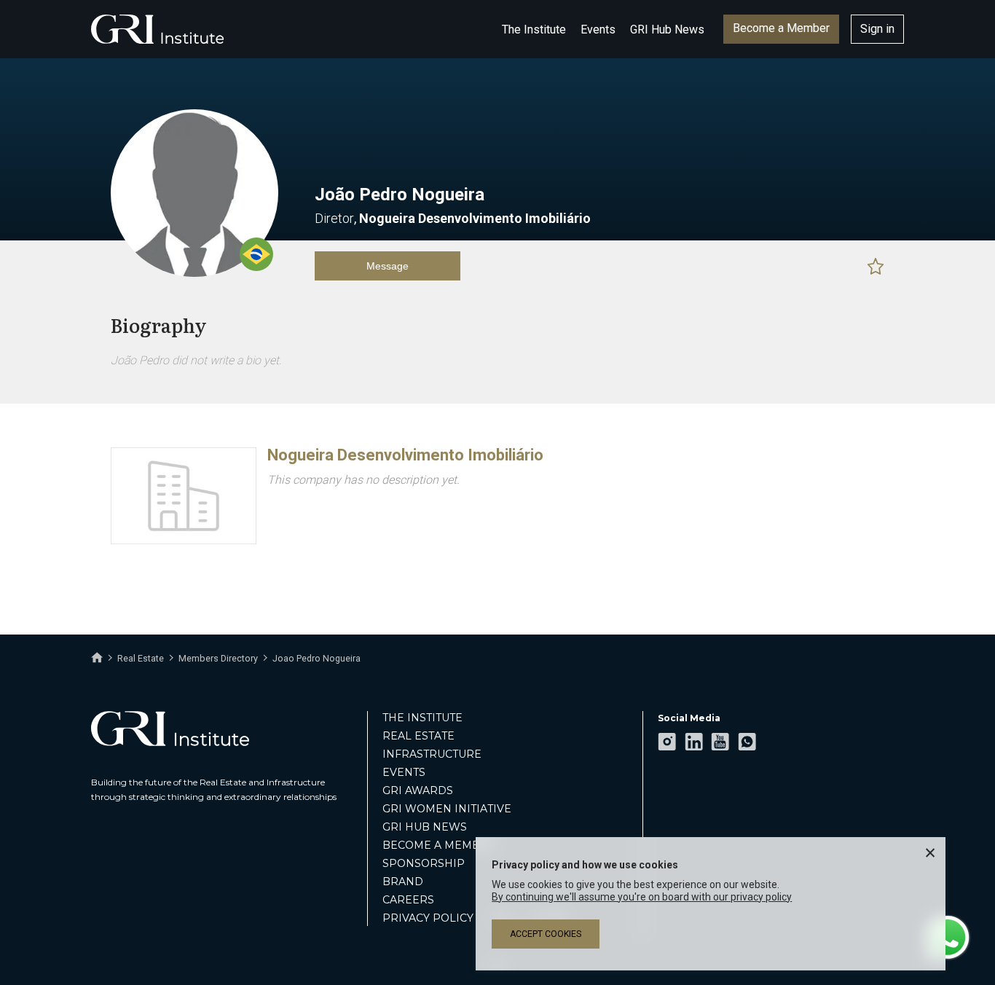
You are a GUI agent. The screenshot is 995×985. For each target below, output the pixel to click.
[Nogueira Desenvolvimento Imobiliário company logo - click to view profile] (183, 540)
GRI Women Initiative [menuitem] (446, 808)
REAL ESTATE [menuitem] (418, 735)
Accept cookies (545, 934)
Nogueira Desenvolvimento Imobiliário (405, 455)
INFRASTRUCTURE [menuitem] (431, 754)
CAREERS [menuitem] (408, 899)
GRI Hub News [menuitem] (424, 826)
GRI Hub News (667, 29)
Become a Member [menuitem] (438, 845)
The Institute (534, 29)
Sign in (877, 29)
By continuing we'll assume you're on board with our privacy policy (642, 897)
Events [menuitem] (403, 772)
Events (598, 29)
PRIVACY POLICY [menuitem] (427, 918)
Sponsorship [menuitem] (423, 863)
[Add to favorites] (875, 266)
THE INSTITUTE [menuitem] (422, 717)
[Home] (97, 658)
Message (387, 266)
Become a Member (781, 28)
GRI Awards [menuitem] (417, 790)
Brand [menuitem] (402, 881)
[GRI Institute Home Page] (157, 29)
